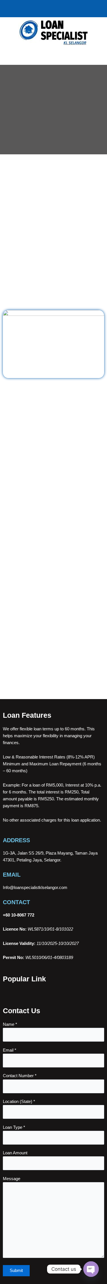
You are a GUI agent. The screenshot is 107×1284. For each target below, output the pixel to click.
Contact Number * (20, 1075)
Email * (9, 1050)
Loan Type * (14, 1127)
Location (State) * (19, 1101)
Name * (10, 1024)
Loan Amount (15, 1153)
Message (11, 1178)
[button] (53, 56)
